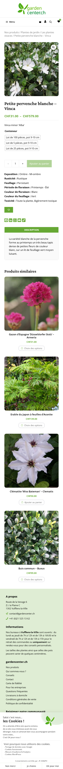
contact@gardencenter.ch (22, 613)
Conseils (10, 675)
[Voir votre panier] (40, 22)
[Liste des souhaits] (58, 21)
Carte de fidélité (14, 683)
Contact (9, 679)
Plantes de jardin (30, 32)
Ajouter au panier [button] (33, 502)
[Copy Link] (23, 220)
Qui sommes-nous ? (16, 671)
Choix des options (33, 348)
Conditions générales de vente (21, 699)
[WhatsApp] (15, 220)
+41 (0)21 (14, 618)
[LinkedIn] (10, 220)
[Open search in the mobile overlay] (50, 22)
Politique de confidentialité (19, 703)
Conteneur (11, 131)
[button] (53, 47)
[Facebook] (6, 220)
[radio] (22, 137)
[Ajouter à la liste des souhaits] (8, 210)
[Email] (19, 220)
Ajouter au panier (39, 163)
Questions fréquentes (17, 691)
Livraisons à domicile (16, 695)
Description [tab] (31, 229)
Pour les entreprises (16, 687)
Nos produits (11, 32)
